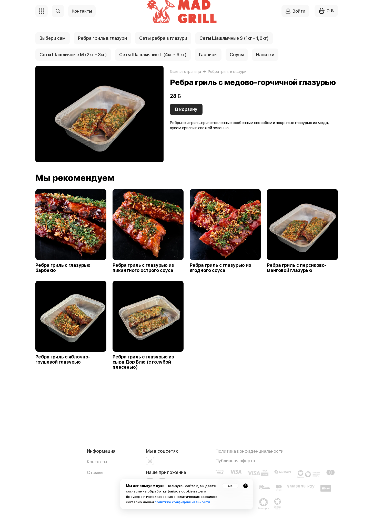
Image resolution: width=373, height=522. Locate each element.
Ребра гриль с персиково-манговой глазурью (297, 268)
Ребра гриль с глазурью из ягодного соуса (220, 268)
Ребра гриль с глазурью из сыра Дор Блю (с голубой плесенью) (143, 362)
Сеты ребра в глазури (163, 38)
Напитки (265, 54)
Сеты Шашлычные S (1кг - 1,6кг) (234, 38)
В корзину (186, 109)
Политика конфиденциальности (250, 451)
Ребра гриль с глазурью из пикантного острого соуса (143, 268)
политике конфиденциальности (182, 502)
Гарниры (208, 54)
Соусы (237, 54)
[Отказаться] (246, 486)
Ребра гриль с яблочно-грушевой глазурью (62, 359)
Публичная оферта (235, 460)
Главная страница (185, 71)
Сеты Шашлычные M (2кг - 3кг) (73, 54)
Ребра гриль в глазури (102, 38)
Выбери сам (52, 38)
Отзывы (95, 472)
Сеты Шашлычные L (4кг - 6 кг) (153, 54)
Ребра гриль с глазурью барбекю (62, 268)
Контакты (97, 461)
